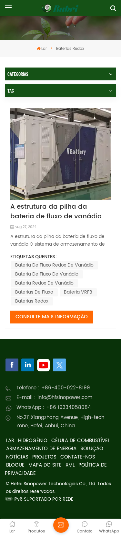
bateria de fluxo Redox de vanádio (54, 265)
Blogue (15, 465)
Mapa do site (45, 465)
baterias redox (31, 301)
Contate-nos (77, 457)
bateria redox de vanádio (44, 283)
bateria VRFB (78, 292)
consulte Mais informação (51, 317)
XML (70, 465)
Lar (44, 49)
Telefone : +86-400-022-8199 (53, 388)
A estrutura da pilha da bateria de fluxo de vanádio (56, 212)
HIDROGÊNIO (32, 441)
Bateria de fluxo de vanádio (46, 274)
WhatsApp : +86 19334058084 (53, 408)
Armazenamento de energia (41, 449)
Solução (91, 449)
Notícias (17, 457)
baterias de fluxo (34, 292)
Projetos (44, 457)
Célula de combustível (80, 441)
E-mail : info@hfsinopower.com (54, 398)
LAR (10, 441)
